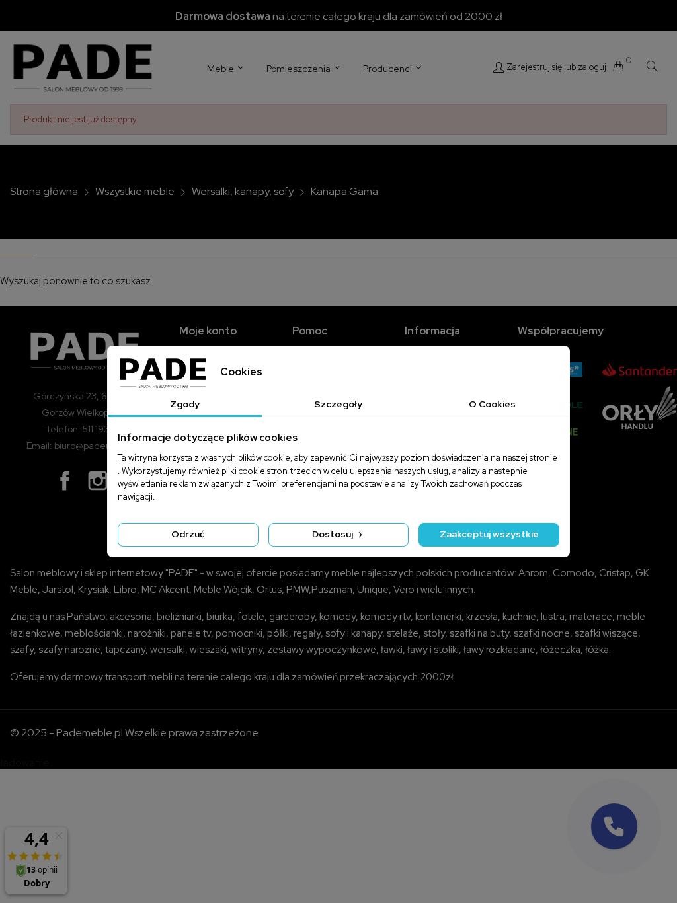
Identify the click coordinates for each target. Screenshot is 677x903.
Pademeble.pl (89, 733)
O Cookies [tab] (492, 404)
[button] (614, 826)
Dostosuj (333, 534)
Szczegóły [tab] (338, 404)
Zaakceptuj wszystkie (489, 534)
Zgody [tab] (185, 404)
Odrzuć (187, 534)
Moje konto (208, 331)
